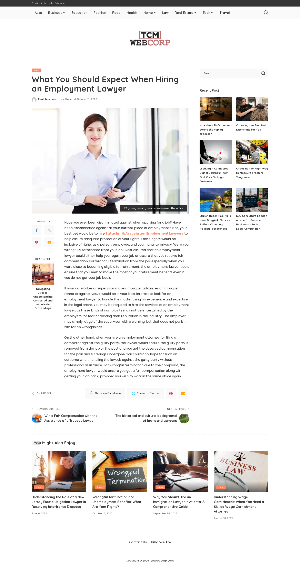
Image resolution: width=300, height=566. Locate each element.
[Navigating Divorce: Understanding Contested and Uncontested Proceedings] (43, 274)
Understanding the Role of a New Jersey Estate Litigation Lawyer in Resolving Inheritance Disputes (59, 501)
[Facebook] (36, 230)
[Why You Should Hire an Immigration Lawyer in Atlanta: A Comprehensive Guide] (180, 471)
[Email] (49, 242)
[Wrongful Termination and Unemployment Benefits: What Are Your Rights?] (119, 471)
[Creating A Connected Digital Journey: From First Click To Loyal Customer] (216, 152)
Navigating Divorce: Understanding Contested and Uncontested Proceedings (42, 298)
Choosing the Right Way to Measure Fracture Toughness (252, 173)
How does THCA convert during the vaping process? (216, 129)
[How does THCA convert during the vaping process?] (216, 109)
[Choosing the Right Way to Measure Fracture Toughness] (252, 152)
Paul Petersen (47, 99)
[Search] (265, 13)
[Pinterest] (36, 242)
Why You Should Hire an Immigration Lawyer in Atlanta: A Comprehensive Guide (178, 501)
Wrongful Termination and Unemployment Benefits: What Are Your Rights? (116, 501)
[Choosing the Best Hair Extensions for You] (252, 109)
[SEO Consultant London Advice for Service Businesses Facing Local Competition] (252, 200)
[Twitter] (49, 230)
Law (36, 70)
